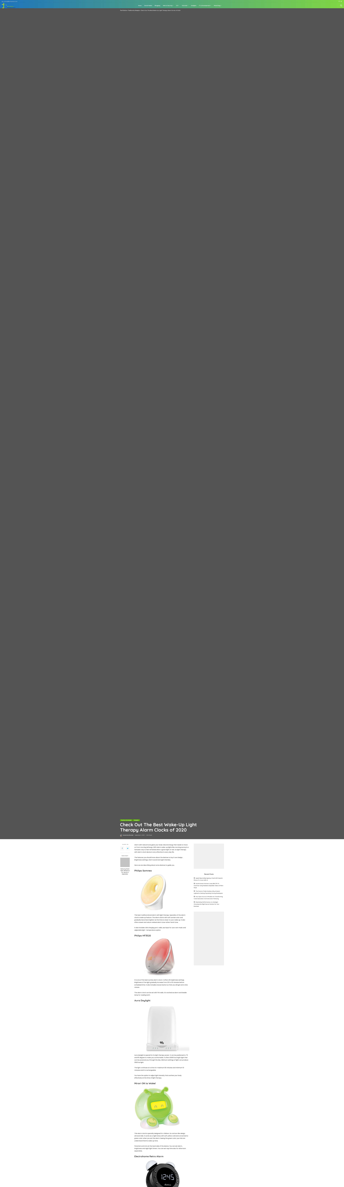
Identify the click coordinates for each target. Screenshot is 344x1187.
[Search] (341, 5)
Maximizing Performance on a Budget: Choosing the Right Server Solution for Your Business (206, 904)
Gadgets (136, 820)
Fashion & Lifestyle (126, 820)
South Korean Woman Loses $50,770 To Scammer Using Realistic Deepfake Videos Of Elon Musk (208, 885)
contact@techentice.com (10, 1)
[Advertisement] (209, 856)
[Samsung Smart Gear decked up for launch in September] (125, 862)
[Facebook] (339, 1)
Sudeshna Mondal (128, 835)
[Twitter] (341, 1)
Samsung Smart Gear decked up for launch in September (125, 871)
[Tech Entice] (8, 5)
